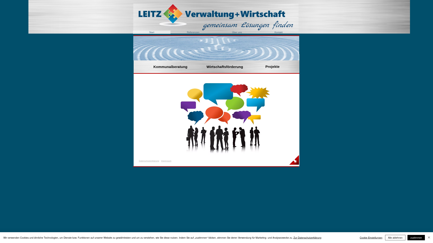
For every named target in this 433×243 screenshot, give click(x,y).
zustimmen (416, 237)
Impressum (166, 161)
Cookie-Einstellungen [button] (371, 237)
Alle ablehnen (395, 237)
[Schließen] (429, 237)
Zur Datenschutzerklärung (307, 237)
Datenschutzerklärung (149, 161)
